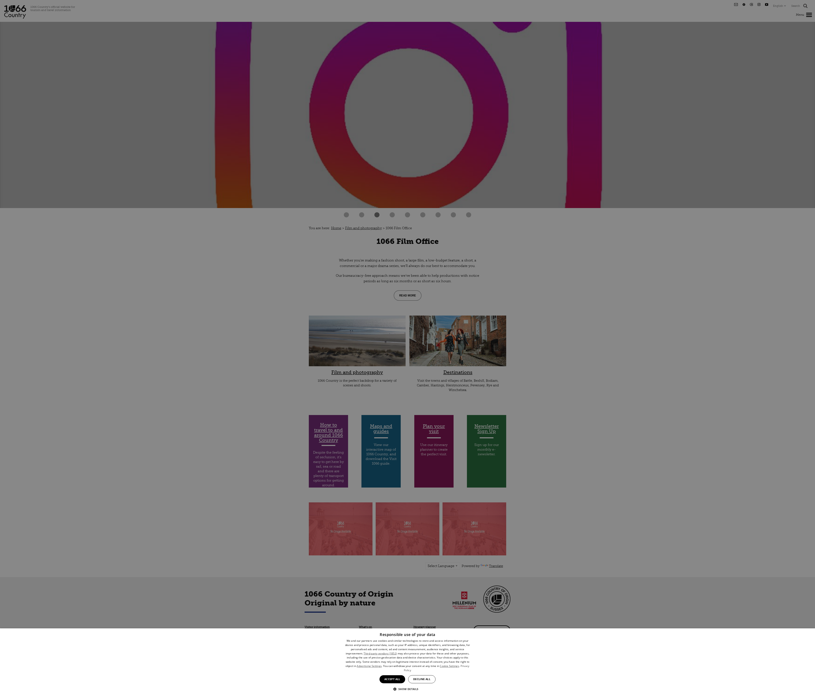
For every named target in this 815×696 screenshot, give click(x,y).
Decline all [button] (421, 679)
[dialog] (407, 662)
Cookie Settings (449, 666)
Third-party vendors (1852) (380, 653)
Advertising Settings (369, 666)
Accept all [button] (392, 679)
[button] (407, 688)
